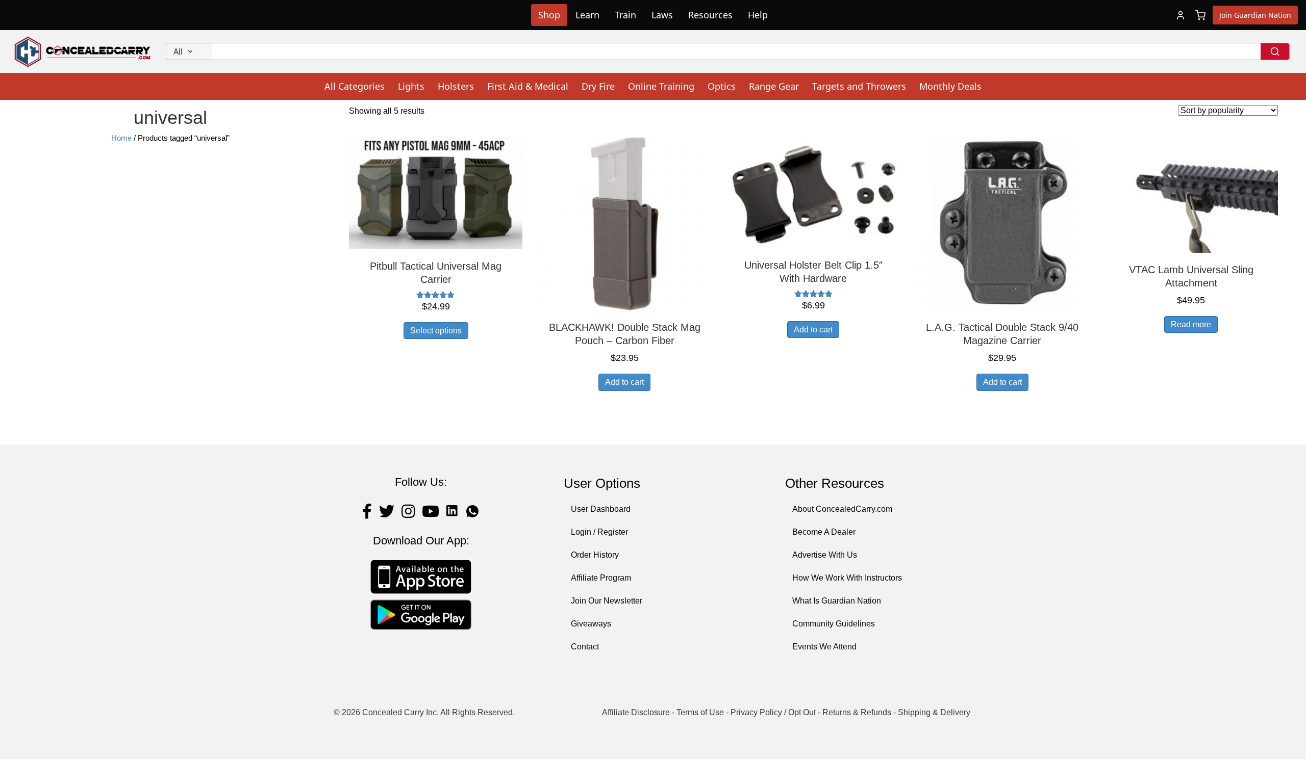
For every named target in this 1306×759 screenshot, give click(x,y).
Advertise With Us (824, 555)
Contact (585, 646)
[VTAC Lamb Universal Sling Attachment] (1191, 194)
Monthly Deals (950, 86)
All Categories (354, 86)
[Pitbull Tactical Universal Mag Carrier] (435, 192)
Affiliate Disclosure (636, 712)
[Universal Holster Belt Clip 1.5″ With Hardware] (813, 192)
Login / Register (599, 532)
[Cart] (1200, 15)
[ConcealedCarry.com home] (83, 51)
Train (625, 15)
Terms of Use (700, 712)
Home (121, 138)
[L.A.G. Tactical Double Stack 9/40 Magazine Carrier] (1002, 223)
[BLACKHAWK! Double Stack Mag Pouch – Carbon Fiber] (624, 223)
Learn (587, 15)
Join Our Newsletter (606, 600)
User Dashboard (601, 509)
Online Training (661, 86)
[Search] (1275, 51)
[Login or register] (1180, 15)
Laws (662, 15)
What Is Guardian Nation (836, 600)
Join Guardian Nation (1255, 15)
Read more (1191, 324)
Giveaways (591, 623)
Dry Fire (598, 86)
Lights (411, 86)
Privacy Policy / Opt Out (773, 712)
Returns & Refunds (856, 712)
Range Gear (774, 86)
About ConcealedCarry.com (842, 509)
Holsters (456, 86)
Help (758, 15)
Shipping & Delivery (934, 712)
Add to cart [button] (624, 382)
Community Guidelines (833, 623)
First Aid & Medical (527, 86)
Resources (710, 15)
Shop (549, 15)
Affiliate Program (601, 577)
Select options (436, 330)
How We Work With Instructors (847, 577)
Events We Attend (824, 646)
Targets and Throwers (859, 86)
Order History (595, 555)
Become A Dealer (824, 532)
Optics (722, 86)
